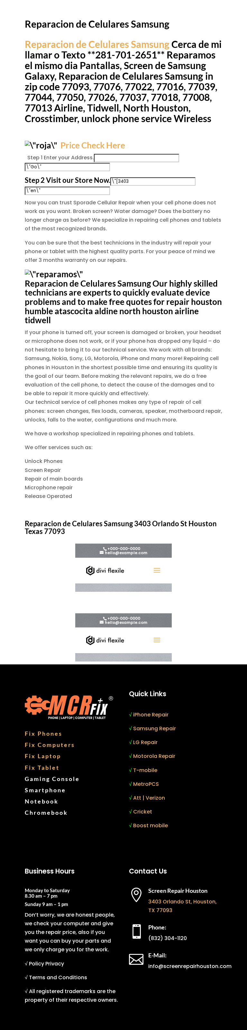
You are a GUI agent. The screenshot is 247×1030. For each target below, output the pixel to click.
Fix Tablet (42, 767)
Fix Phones (43, 733)
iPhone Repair (151, 714)
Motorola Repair (154, 756)
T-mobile (145, 770)
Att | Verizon (149, 798)
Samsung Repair (154, 728)
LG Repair (145, 742)
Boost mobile (150, 825)
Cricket (142, 811)
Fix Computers (50, 744)
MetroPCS (146, 784)
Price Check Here (92, 145)
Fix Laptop (43, 755)
